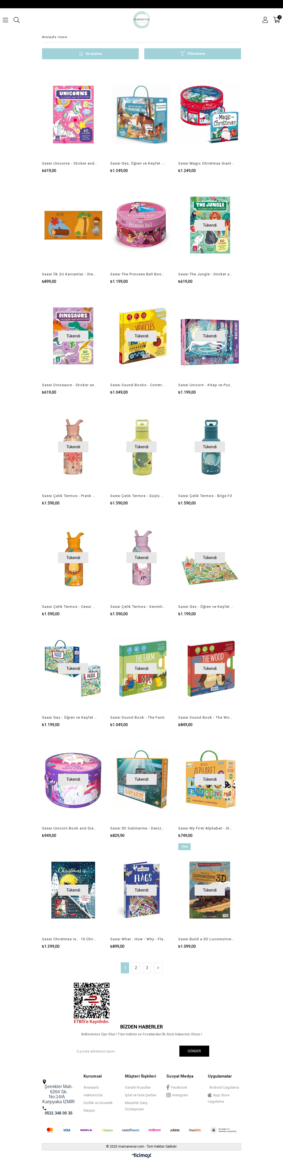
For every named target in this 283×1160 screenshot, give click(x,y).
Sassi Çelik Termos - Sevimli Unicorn (138, 607)
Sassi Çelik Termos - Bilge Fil (205, 496)
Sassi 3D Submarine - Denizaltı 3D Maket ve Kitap (138, 828)
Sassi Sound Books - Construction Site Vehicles (138, 385)
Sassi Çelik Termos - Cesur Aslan (70, 607)
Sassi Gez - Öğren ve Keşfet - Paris (70, 717)
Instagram (180, 1095)
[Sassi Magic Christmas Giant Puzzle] (209, 114)
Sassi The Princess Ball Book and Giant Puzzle (138, 274)
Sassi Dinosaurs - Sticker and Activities (70, 385)
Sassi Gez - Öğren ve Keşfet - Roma (206, 607)
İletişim (89, 1110)
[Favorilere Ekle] (73, 120)
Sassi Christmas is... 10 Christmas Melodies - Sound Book (70, 939)
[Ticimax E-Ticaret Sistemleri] (141, 1156)
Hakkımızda (93, 1095)
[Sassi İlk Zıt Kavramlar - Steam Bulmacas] (73, 225)
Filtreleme (196, 54)
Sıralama (94, 54)
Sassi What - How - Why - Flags (138, 939)
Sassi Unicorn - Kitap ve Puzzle (206, 385)
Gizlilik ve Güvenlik (98, 1103)
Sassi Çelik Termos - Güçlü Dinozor (138, 496)
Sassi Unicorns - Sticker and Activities (70, 163)
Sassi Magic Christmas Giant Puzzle (206, 163)
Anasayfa (91, 1087)
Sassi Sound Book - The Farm (137, 717)
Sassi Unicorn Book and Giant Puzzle (70, 828)
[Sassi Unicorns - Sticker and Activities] (73, 114)
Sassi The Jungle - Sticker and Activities (206, 274)
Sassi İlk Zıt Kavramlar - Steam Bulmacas (70, 274)
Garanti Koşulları (138, 1087)
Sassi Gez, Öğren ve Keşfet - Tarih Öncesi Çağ (138, 163)
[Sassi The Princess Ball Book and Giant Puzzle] (141, 225)
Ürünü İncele (87, 120)
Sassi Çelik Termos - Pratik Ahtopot (70, 496)
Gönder (194, 1051)
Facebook (179, 1087)
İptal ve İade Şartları (140, 1095)
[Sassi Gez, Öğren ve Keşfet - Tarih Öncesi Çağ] (141, 114)
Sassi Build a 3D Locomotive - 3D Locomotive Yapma (206, 939)
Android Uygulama (224, 1087)
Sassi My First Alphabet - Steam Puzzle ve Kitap (206, 828)
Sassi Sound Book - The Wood (206, 717)
